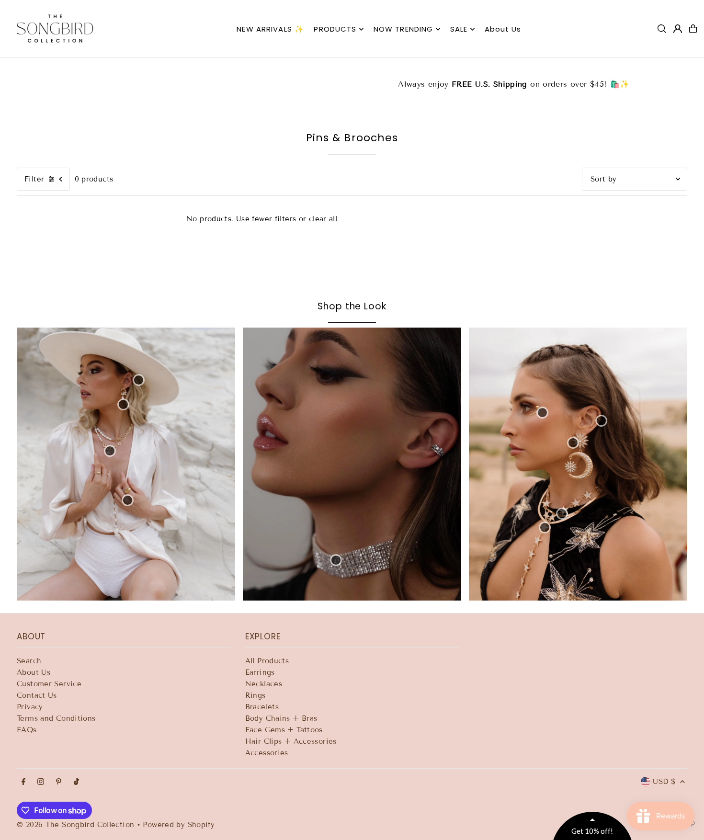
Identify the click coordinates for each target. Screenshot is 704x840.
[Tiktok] (76, 782)
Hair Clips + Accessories (291, 741)
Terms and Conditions (56, 718)
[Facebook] (23, 782)
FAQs (27, 730)
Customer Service (49, 684)
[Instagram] (40, 782)
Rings (255, 695)
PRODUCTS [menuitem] (335, 29)
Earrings (260, 672)
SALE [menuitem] (459, 29)
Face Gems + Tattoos (284, 730)
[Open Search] (662, 28)
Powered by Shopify (179, 824)
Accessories (266, 753)
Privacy (30, 707)
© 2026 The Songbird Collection (77, 824)
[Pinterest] (58, 782)
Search (29, 661)
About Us (33, 672)
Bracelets (262, 707)
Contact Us (37, 695)
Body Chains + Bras (281, 718)
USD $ (664, 781)
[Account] (677, 28)
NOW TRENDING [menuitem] (403, 29)
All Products (267, 661)
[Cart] (693, 28)
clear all (323, 219)
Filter (34, 179)
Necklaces (263, 684)
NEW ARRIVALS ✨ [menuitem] (270, 29)
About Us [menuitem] (503, 29)
